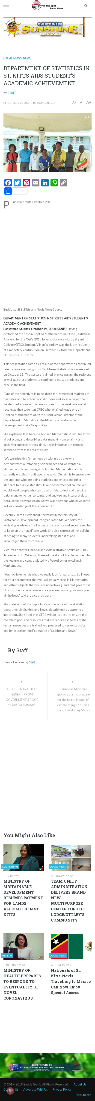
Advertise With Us (35, 1089)
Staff (12, 93)
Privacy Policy (62, 1089)
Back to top (84, 1095)
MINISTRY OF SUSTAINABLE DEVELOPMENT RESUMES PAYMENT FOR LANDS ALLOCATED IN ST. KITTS (23, 898)
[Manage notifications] (10, 1091)
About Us (80, 1084)
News (27, 58)
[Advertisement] (47, 257)
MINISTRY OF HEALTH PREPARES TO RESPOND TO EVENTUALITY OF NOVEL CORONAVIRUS (22, 984)
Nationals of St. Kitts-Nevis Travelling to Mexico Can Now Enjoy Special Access (71, 981)
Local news (12, 58)
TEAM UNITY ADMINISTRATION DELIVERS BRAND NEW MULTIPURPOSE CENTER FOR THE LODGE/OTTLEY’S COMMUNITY (69, 900)
